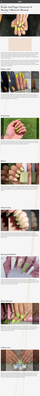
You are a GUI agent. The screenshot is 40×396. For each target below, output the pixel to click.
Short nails (3, 326)
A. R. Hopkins (4, 12)
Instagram (38, 35)
